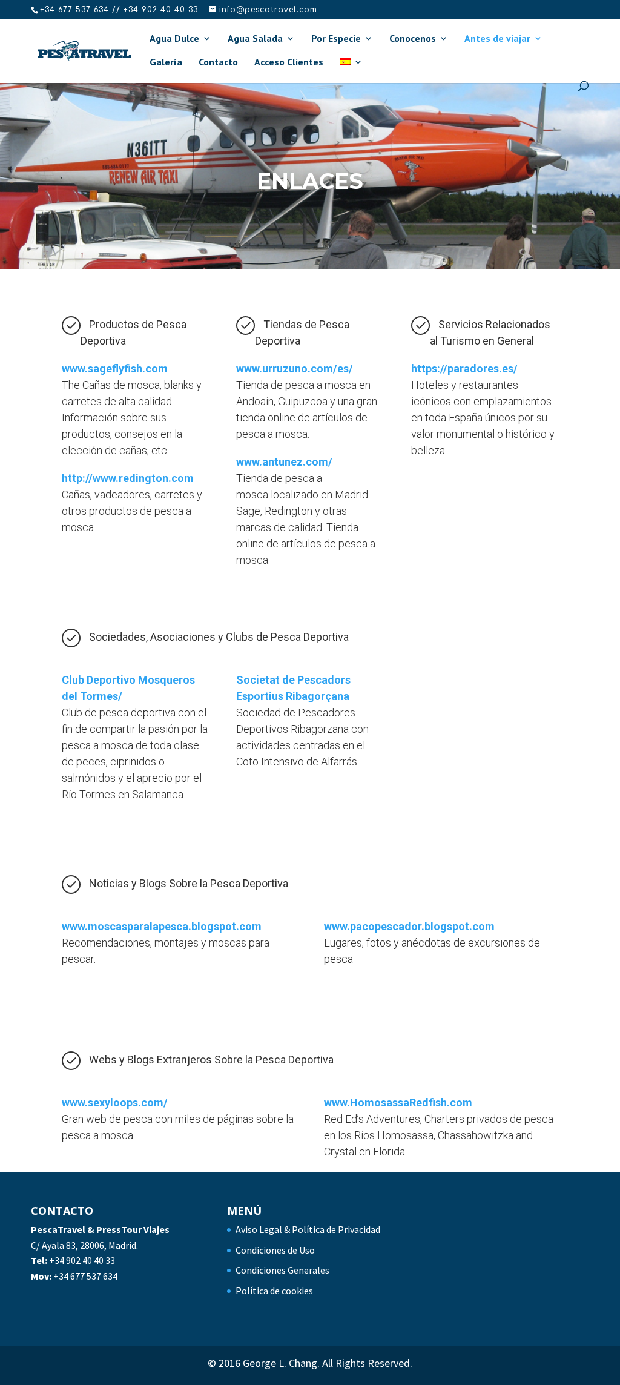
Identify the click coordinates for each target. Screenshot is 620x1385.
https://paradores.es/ (464, 368)
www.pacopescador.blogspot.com (409, 926)
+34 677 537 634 (85, 1276)
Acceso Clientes (288, 63)
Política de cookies (274, 1290)
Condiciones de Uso (275, 1250)
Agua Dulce (174, 39)
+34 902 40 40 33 (82, 1260)
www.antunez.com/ (284, 461)
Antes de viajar (497, 39)
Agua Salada (255, 39)
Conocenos (412, 39)
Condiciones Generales (282, 1270)
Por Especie (336, 39)
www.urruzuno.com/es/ (294, 368)
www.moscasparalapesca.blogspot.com (162, 926)
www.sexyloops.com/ (115, 1102)
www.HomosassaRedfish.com (398, 1102)
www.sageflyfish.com (115, 368)
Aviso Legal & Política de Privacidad (308, 1229)
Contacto (218, 63)
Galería (166, 63)
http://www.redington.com (128, 478)
